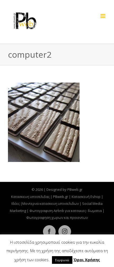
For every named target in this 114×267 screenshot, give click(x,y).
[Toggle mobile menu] (103, 16)
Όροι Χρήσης (86, 259)
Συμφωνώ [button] (62, 260)
